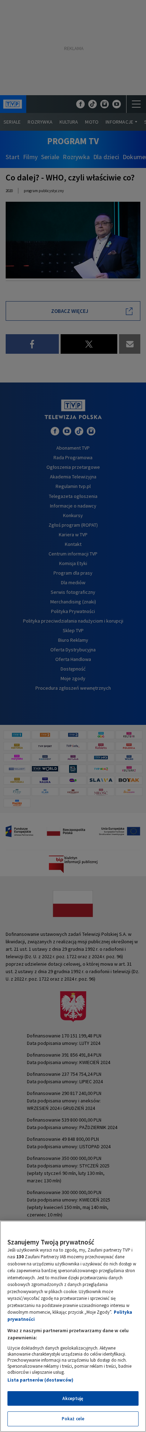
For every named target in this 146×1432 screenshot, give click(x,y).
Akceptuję (72, 1398)
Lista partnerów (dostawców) (40, 1380)
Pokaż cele (73, 1419)
